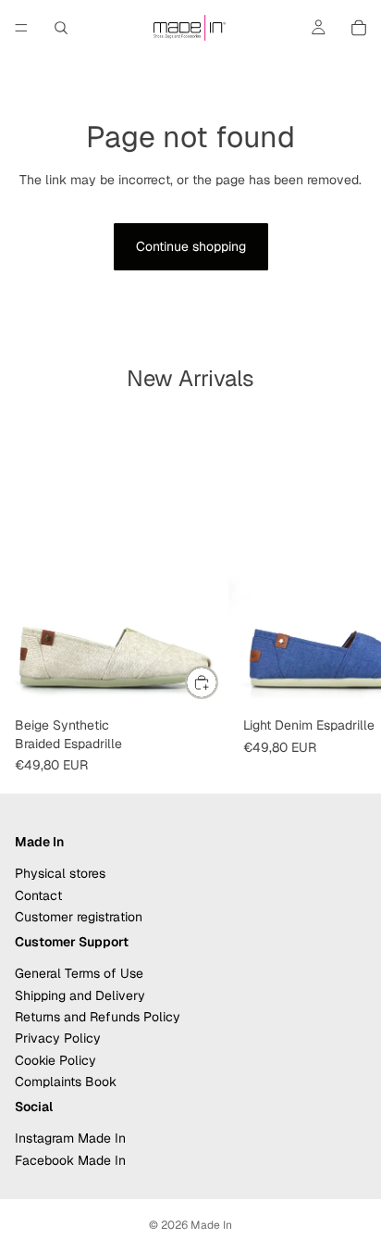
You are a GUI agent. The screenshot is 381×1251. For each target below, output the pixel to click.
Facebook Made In (70, 1160)
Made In (211, 1225)
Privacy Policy (58, 1038)
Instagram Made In (70, 1138)
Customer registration (78, 916)
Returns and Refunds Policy (97, 1016)
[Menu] (21, 27)
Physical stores (60, 873)
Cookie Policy (55, 1060)
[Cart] (358, 27)
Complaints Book (66, 1081)
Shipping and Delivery (80, 994)
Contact (38, 894)
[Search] (61, 27)
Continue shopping (191, 246)
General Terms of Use (79, 973)
